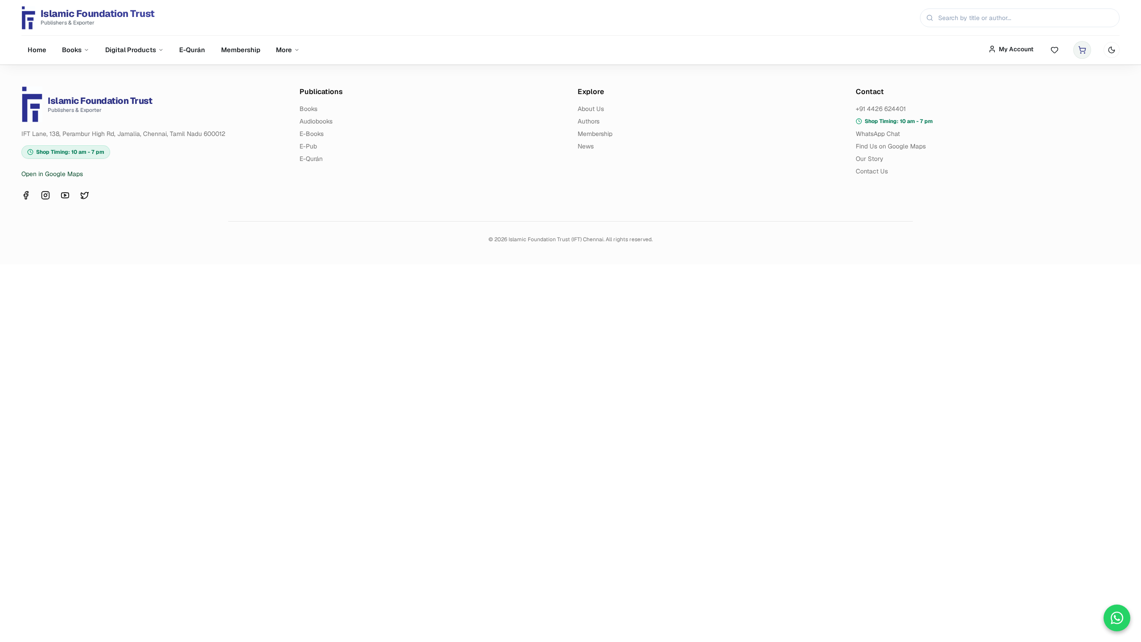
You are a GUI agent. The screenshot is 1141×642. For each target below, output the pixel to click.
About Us (591, 109)
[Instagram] (45, 195)
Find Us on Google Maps (891, 146)
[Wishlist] (1054, 50)
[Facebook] (25, 195)
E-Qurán (192, 49)
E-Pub (308, 146)
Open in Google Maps (52, 174)
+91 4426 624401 (881, 109)
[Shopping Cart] (1082, 50)
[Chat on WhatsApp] (1117, 618)
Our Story (869, 159)
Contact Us (872, 171)
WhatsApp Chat (878, 134)
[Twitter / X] (84, 195)
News (586, 146)
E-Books (312, 134)
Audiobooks (316, 121)
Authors (588, 121)
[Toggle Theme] (1112, 50)
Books (72, 49)
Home (37, 49)
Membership (240, 49)
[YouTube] (65, 195)
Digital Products (130, 49)
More (284, 49)
